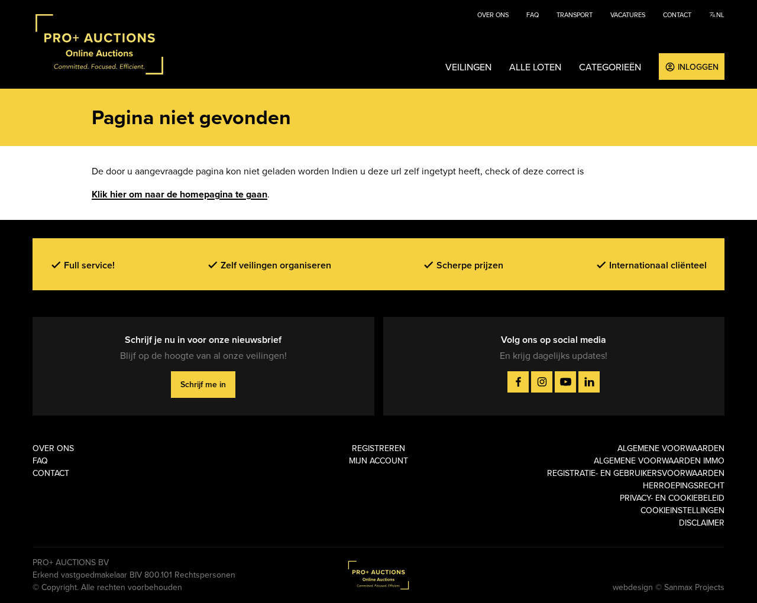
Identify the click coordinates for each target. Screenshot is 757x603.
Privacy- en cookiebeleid (672, 498)
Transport (575, 15)
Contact (677, 15)
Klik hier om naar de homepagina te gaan (179, 194)
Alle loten (535, 66)
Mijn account (378, 460)
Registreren (378, 448)
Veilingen (468, 66)
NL (720, 14)
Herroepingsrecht (683, 485)
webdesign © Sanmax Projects (668, 587)
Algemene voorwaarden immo (659, 460)
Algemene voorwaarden (670, 448)
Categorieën (610, 66)
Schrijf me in (203, 384)
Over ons (493, 15)
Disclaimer (701, 523)
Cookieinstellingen (682, 510)
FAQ (532, 15)
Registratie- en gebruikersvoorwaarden (635, 473)
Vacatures (627, 15)
